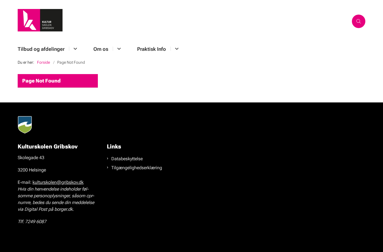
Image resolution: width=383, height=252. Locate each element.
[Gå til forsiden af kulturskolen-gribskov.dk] (183, 21)
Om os (100, 49)
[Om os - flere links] (118, 49)
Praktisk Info (151, 49)
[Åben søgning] (358, 21)
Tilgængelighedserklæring (136, 167)
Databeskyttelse (127, 158)
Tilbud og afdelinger (41, 49)
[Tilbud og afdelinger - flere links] (74, 49)
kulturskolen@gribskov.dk (58, 182)
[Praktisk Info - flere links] (175, 49)
